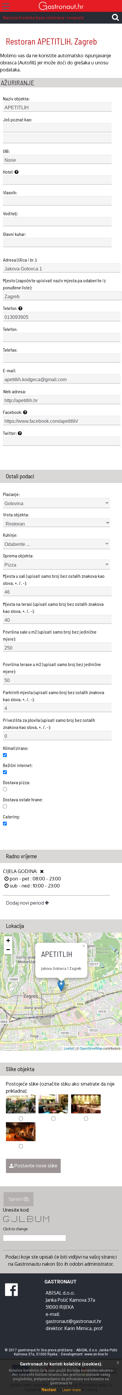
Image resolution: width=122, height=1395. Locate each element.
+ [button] (8, 940)
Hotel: (9, 171)
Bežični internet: (18, 765)
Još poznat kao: (17, 119)
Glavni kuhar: (14, 234)
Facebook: (13, 412)
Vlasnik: (10, 192)
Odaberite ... (17, 544)
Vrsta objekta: (16, 514)
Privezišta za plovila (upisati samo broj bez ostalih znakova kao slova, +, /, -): (49, 723)
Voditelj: (10, 213)
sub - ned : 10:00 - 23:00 (34, 886)
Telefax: (10, 350)
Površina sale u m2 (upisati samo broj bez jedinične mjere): (50, 635)
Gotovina (13, 503)
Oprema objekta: (18, 555)
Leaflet (69, 1048)
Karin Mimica (78, 1328)
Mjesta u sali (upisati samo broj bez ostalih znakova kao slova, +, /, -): (54, 579)
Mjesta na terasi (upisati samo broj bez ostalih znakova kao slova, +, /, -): (53, 607)
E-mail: (9, 370)
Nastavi (48, 1389)
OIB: (6, 151)
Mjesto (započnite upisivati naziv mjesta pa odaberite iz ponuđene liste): (54, 284)
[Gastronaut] (61, 6)
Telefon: (10, 308)
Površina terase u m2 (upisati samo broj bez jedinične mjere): (52, 667)
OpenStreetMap (91, 1048)
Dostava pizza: (16, 782)
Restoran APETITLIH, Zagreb (51, 41)
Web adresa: (14, 391)
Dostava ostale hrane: (23, 799)
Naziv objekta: (16, 98)
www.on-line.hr (96, 1354)
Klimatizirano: (15, 748)
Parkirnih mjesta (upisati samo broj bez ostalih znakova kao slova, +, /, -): (53, 695)
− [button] (8, 949)
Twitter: (10, 433)
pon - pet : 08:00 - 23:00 (35, 879)
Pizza (10, 564)
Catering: (11, 816)
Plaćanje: (11, 494)
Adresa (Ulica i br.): (20, 259)
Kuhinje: (10, 535)
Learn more (71, 1390)
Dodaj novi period (25, 903)
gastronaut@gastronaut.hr (73, 1321)
